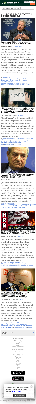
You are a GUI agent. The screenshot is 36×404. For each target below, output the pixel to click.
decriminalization (18, 324)
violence (16, 144)
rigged (15, 207)
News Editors (18, 46)
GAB (18, 366)
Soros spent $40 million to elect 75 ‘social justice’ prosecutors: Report (16, 43)
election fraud (10, 206)
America (4, 138)
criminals (17, 262)
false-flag (22, 264)
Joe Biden (18, 141)
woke (19, 144)
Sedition (16, 327)
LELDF (21, 80)
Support (18, 345)
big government (5, 78)
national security (12, 142)
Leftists (27, 325)
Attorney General (7, 203)
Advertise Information (18, 349)
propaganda (8, 83)
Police (6, 327)
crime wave (7, 140)
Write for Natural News (18, 346)
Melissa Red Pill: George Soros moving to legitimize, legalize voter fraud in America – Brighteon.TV (17, 175)
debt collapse (14, 140)
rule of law (25, 265)
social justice (12, 84)
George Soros (15, 80)
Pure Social (18, 363)
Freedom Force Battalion (23, 206)
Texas (19, 207)
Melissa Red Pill (8, 207)
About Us (18, 343)
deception (29, 204)
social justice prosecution (23, 84)
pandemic (6, 144)
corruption (16, 79)
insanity (14, 141)
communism (25, 323)
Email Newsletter (18, 354)
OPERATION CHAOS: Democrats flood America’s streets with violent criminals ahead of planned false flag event (18, 232)
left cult (21, 265)
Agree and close (19, 395)
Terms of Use (18, 342)
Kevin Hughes (21, 180)
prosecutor (15, 83)
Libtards (6, 82)
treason (30, 327)
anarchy (5, 323)
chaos (23, 138)
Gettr (18, 360)
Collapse (27, 138)
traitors (23, 207)
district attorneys (22, 140)
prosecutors (21, 83)
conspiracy (11, 79)
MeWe (18, 364)
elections (8, 80)
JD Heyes (20, 115)
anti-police (5, 77)
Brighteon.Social (18, 356)
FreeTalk (18, 361)
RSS (18, 368)
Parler (18, 359)
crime (21, 79)
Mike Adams (19, 236)
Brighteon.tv (11, 204)
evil (15, 206)
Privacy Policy (18, 341)
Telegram (18, 357)
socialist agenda (22, 327)
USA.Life (18, 367)
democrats (7, 264)
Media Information (18, 348)
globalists (7, 265)
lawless (16, 265)
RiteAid (11, 144)
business (18, 138)
